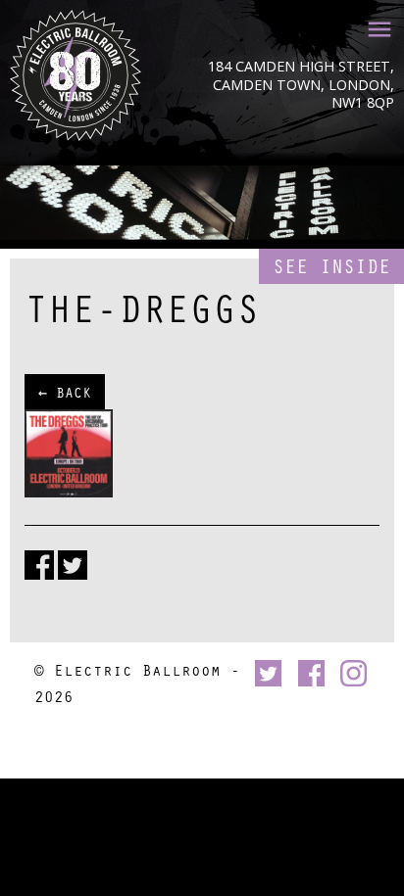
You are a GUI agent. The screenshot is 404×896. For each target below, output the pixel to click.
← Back (64, 391)
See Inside (331, 266)
